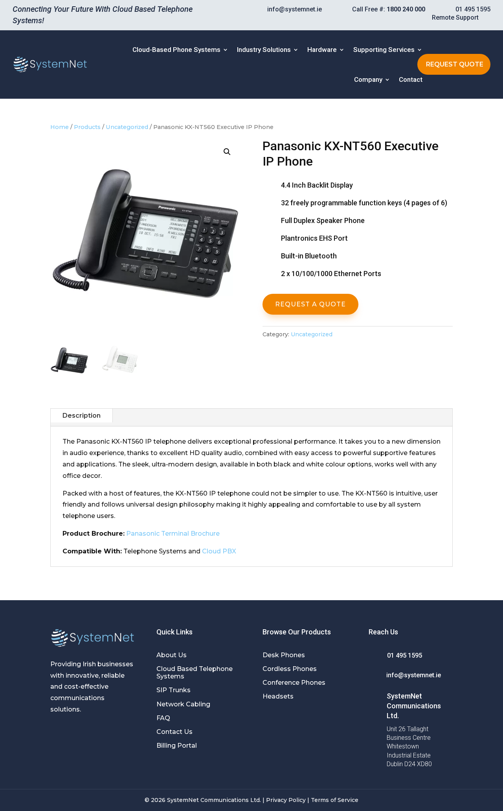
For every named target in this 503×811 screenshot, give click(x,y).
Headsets (278, 696)
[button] (227, 152)
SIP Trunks (173, 690)
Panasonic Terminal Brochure (173, 533)
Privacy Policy (286, 800)
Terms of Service (334, 800)
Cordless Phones (290, 669)
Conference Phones (294, 682)
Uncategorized (127, 127)
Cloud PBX (219, 551)
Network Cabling (183, 704)
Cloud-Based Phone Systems (176, 49)
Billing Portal (176, 745)
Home (59, 127)
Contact (410, 79)
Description (81, 415)
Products (87, 127)
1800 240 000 (406, 9)
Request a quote (310, 304)
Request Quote (454, 64)
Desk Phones (284, 655)
